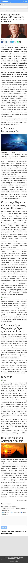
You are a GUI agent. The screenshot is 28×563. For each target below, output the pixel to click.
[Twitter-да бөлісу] (13, 42)
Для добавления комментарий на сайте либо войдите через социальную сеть (13, 508)
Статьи (3, 11)
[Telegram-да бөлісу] (11, 42)
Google (24, 512)
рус (10, 2)
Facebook (6, 512)
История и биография (12, 11)
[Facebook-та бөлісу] (2, 42)
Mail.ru (6, 514)
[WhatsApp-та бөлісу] (17, 42)
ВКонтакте (16, 512)
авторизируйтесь (5, 508)
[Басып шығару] (20, 42)
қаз (10, 1)
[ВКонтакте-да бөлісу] (6, 42)
